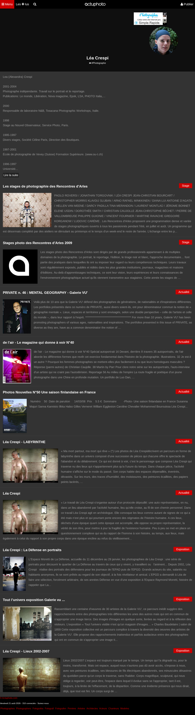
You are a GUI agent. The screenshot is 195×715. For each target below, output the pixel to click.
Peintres (72, 708)
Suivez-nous (43, 703)
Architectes (92, 708)
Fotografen (60, 708)
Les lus (22, 4)
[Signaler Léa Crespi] (90, 63)
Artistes (81, 708)
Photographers (23, 708)
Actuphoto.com (9, 698)
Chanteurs (113, 708)
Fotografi (49, 708)
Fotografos (38, 708)
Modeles (124, 708)
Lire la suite (11, 175)
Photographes (7, 708)
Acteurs (103, 708)
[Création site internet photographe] (150, 24)
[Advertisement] (80, 32)
